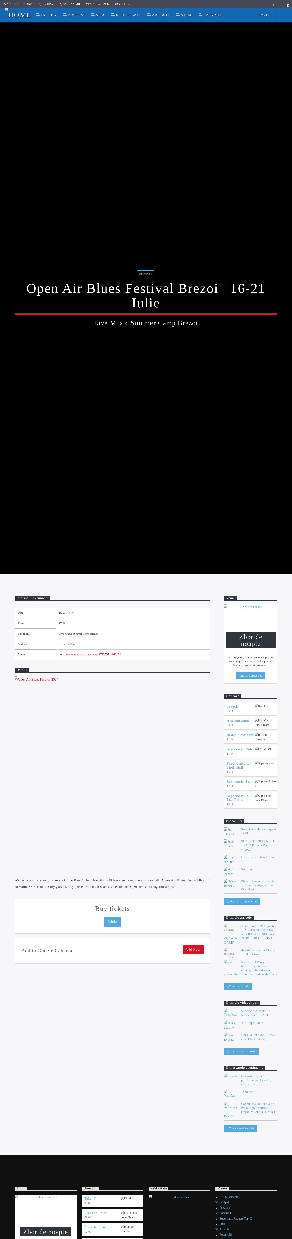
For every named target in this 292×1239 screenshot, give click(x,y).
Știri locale (129, 15)
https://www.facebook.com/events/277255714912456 (90, 654)
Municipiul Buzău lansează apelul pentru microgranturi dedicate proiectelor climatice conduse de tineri (250, 968)
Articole (161, 15)
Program (225, 1207)
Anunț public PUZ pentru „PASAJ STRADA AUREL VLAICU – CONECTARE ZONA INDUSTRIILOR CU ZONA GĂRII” (250, 934)
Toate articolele (239, 986)
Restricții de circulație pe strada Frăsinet (258, 952)
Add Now (193, 949)
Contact (124, 4)
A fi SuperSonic (252, 1023)
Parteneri (71, 4)
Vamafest (247, 1092)
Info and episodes (250, 675)
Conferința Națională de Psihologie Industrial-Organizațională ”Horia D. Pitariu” (250, 1110)
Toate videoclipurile (242, 1051)
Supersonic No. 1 (240, 781)
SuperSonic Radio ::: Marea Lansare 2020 (255, 1013)
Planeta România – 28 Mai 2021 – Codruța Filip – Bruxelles (259, 885)
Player (263, 15)
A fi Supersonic (20, 4)
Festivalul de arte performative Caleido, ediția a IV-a (256, 1080)
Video (187, 15)
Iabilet (112, 921)
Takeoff (233, 706)
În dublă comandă (240, 735)
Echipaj (48, 4)
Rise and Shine (238, 721)
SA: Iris (246, 869)
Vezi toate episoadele (243, 901)
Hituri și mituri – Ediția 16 (257, 859)
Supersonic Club (239, 749)
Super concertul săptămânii (239, 765)
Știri (100, 15)
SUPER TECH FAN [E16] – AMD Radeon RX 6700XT (259, 845)
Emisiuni (49, 15)
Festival (146, 274)
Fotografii (226, 1234)
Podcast (77, 15)
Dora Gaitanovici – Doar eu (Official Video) (258, 1037)
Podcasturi (226, 1213)
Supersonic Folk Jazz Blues (239, 798)
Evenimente (216, 15)
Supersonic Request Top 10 (236, 1218)
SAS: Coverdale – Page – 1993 (258, 831)
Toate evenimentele (241, 1128)
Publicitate (98, 4)
